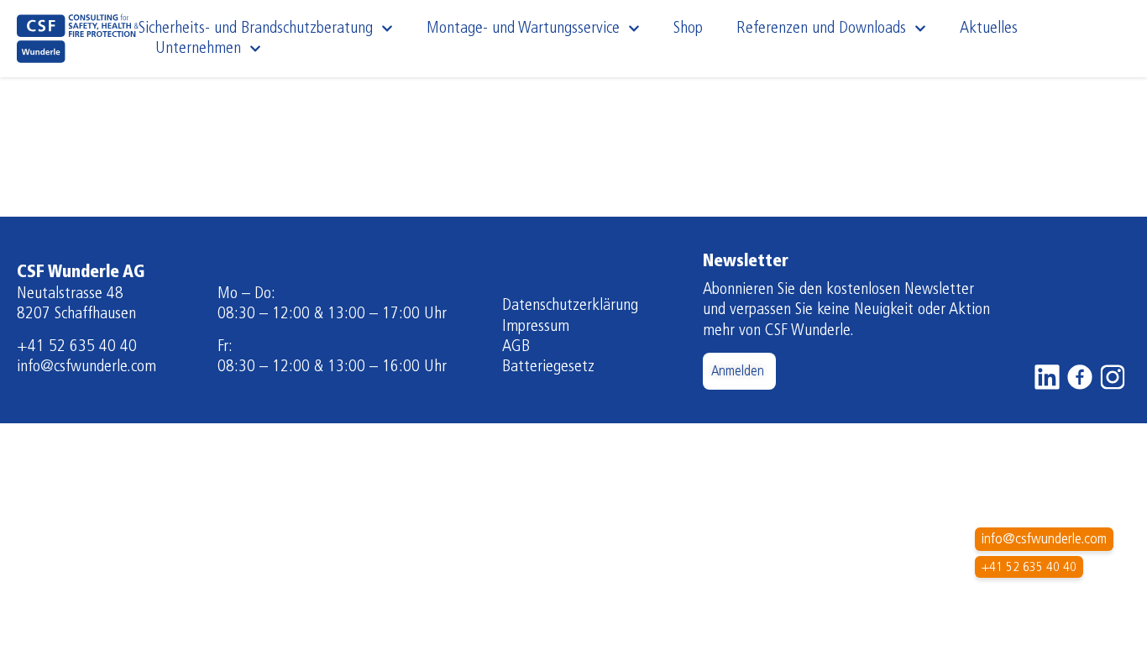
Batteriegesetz (548, 367)
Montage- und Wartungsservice (523, 28)
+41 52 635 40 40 (77, 346)
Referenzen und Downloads (821, 28)
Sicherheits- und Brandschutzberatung (256, 28)
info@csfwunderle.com (86, 367)
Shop (688, 28)
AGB (516, 346)
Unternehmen (198, 48)
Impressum (535, 326)
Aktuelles (989, 28)
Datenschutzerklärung (570, 305)
